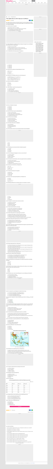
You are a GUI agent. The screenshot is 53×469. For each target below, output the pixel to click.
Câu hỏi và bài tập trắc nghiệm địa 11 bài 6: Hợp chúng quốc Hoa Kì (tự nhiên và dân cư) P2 (39, 49)
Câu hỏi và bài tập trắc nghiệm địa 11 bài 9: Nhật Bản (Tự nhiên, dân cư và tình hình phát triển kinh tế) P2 (39, 44)
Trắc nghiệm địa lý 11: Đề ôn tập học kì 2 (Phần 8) (39, 51)
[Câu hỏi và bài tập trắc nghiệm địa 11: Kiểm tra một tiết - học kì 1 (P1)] (34, 45)
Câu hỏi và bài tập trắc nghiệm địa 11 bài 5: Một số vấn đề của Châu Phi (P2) (39, 48)
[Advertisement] (26, 10)
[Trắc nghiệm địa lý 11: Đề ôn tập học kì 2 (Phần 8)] (34, 51)
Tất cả (8, 2)
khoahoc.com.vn (6, 16)
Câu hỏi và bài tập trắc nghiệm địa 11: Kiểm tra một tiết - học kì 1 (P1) (39, 46)
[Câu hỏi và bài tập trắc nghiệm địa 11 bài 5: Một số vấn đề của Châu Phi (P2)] (34, 47)
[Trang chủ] (11, 1)
